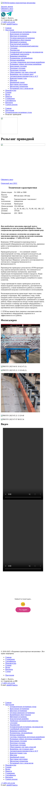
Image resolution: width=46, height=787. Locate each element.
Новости (8, 96)
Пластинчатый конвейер (19, 44)
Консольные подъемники (19, 34)
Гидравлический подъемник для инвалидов (26, 52)
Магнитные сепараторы (19, 86)
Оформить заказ (7, 9)
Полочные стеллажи (17, 68)
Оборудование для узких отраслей (23, 72)
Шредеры (13, 80)
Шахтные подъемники (18, 36)
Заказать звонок (7, 7)
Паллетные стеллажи (18, 70)
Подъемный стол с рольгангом (21, 88)
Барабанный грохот (17, 82)
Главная (8, 28)
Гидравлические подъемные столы (23, 32)
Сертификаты (10, 100)
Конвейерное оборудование (20, 40)
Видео (7, 94)
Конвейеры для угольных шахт (21, 74)
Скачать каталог (7, 11)
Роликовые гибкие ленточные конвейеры (25, 64)
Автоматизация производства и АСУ (24, 76)
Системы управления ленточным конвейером (27, 62)
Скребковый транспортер (19, 54)
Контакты (9, 102)
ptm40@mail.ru (12, 24)
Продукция (9, 30)
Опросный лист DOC (9, 183)
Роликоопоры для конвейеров (21, 58)
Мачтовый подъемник (18, 42)
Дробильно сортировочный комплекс (24, 46)
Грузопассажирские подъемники (22, 38)
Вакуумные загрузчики (19, 84)
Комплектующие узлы (18, 78)
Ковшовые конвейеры (18, 56)
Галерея (8, 92)
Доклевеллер (15, 50)
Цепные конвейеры (17, 60)
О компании (10, 98)
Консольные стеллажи (18, 66)
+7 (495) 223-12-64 (8, 22)
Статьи (8, 671)
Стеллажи (13, 48)
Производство (10, 90)
